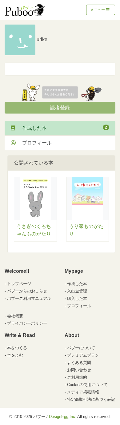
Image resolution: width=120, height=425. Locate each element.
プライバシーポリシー (27, 323)
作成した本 (62, 128)
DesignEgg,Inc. (62, 416)
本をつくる (17, 348)
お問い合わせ (79, 370)
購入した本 (77, 298)
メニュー (98, 10)
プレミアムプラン (83, 355)
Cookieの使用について (87, 384)
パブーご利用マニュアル (29, 298)
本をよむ (15, 355)
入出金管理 (77, 291)
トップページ (19, 283)
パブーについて (81, 348)
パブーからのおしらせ (27, 291)
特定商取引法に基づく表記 (91, 399)
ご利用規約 (77, 377)
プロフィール (34, 142)
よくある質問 (79, 362)
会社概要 (15, 316)
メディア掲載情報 (83, 392)
